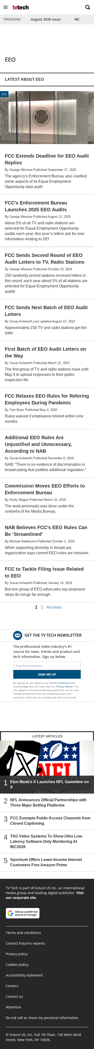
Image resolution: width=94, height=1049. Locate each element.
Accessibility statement (24, 975)
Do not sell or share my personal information (42, 1017)
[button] (5, 7)
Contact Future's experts (25, 943)
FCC (4, 94)
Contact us (14, 996)
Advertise (13, 1007)
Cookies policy (17, 964)
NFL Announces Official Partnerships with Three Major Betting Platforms (48, 802)
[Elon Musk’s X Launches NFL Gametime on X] (47, 766)
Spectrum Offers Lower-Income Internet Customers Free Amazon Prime (46, 862)
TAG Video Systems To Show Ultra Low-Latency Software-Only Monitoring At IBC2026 (46, 841)
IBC (77, 19)
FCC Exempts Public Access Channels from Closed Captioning (50, 820)
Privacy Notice (64, 686)
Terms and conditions (23, 932)
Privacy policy (16, 954)
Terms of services (59, 683)
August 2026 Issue (45, 19)
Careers (12, 985)
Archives (54, 607)
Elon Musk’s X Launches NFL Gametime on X (49, 784)
